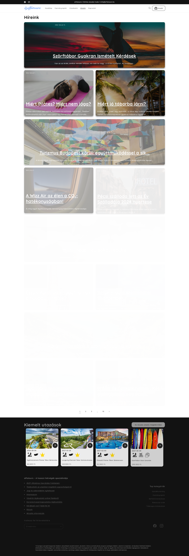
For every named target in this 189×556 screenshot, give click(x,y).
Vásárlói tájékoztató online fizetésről (43, 497)
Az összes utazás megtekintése (148, 424)
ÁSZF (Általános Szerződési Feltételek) (43, 482)
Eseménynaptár (159, 493)
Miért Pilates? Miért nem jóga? (58, 104)
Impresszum (32, 493)
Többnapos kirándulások (155, 504)
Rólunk (30, 508)
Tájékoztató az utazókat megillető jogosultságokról (49, 485)
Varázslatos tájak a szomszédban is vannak (94, 343)
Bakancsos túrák (158, 501)
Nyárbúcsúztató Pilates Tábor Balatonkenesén (44, 460)
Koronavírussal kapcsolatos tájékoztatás (44, 500)
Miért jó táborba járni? (121, 104)
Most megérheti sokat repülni (94, 248)
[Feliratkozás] (60, 524)
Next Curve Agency (76, 540)
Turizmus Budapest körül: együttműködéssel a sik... (95, 152)
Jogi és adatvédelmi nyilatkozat (41, 489)
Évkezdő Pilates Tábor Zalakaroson (110, 460)
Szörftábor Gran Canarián (141, 460)
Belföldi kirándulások (157, 497)
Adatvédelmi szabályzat (91, 540)
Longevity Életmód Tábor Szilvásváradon (77, 460)
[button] (149, 8)
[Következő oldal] (109, 411)
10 (103, 411)
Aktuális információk (35, 512)
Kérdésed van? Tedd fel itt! (38, 504)
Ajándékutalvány (158, 490)
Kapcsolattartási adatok (130, 540)
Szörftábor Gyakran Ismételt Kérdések (94, 56)
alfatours (59, 540)
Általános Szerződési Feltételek (111, 540)
